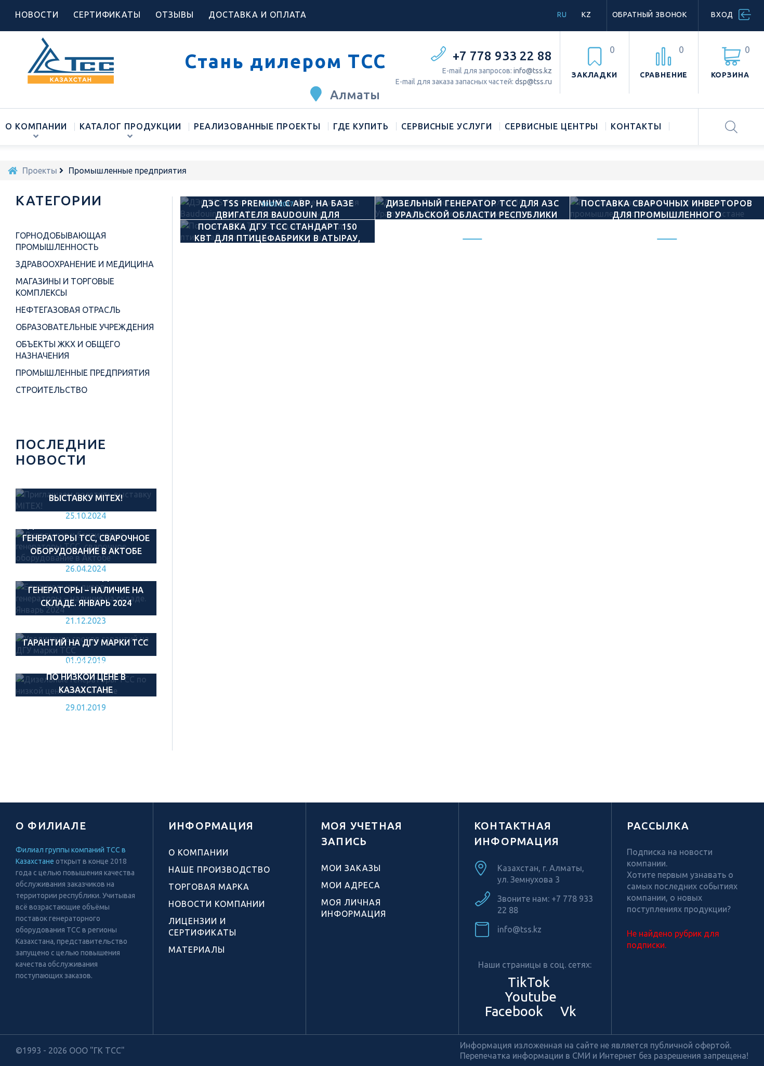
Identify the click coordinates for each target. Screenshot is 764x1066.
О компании (36, 126)
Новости (37, 14)
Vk (566, 1011)
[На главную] (12, 170)
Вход (722, 14)
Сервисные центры (551, 126)
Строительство (51, 389)
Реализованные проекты (257, 126)
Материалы (196, 949)
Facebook (512, 1011)
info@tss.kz (532, 71)
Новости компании (216, 904)
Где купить (361, 126)
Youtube (529, 996)
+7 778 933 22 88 (502, 56)
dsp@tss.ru (533, 81)
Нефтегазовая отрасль (68, 309)
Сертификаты (107, 14)
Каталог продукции (130, 126)
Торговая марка (208, 886)
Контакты (636, 126)
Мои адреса (350, 885)
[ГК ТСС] (92, 60)
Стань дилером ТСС (285, 61)
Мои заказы (351, 868)
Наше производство (219, 869)
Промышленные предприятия (83, 372)
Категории (59, 200)
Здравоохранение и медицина (85, 264)
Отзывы (174, 14)
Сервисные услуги (446, 126)
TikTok (529, 982)
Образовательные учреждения (85, 327)
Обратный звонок (650, 14)
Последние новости (61, 452)
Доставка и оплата (257, 14)
